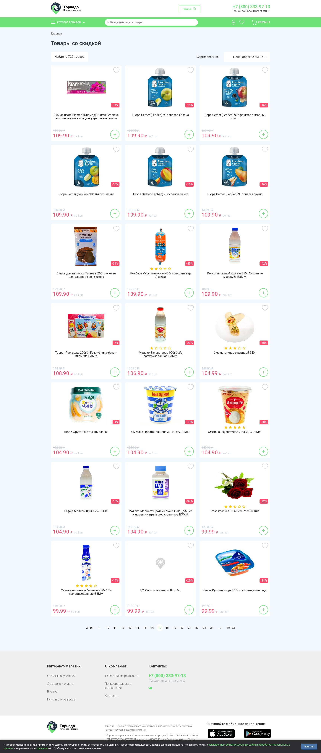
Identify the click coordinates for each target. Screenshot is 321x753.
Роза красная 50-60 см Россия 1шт (235, 511)
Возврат (53, 691)
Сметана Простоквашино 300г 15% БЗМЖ (160, 432)
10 (107, 627)
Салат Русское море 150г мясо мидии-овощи (234, 590)
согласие (42, 748)
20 (182, 627)
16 (152, 627)
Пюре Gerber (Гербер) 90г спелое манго (160, 194)
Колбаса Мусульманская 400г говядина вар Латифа (160, 275)
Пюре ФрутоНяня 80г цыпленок (86, 432)
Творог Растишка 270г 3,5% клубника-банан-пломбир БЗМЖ (86, 354)
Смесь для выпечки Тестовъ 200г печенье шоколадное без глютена (86, 275)
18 (167, 627)
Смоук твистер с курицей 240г (235, 352)
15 (144, 627)
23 (204, 627)
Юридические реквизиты (122, 676)
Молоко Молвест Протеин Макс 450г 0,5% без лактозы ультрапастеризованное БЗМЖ (160, 513)
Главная (56, 33)
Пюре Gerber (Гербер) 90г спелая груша (234, 194)
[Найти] (108, 22)
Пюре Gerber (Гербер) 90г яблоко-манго (86, 194)
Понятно (309, 746)
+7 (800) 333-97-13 (251, 7)
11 (115, 627)
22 (196, 627)
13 (130, 627)
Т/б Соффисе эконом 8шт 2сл (160, 590)
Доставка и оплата (60, 683)
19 (174, 627)
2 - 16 (89, 627)
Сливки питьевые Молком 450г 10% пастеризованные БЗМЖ (86, 592)
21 (189, 627)
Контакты (111, 696)
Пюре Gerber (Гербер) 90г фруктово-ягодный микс (234, 116)
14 (137, 627)
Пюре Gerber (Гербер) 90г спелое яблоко (160, 115)
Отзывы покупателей (61, 676)
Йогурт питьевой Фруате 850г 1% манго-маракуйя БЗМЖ (235, 275)
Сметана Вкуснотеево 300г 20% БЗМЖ (235, 432)
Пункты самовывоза (61, 699)
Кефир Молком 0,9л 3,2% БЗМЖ (86, 511)
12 (122, 627)
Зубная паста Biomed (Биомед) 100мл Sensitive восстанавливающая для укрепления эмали (86, 116)
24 (211, 627)
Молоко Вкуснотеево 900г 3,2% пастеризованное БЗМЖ (160, 354)
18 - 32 (231, 627)
